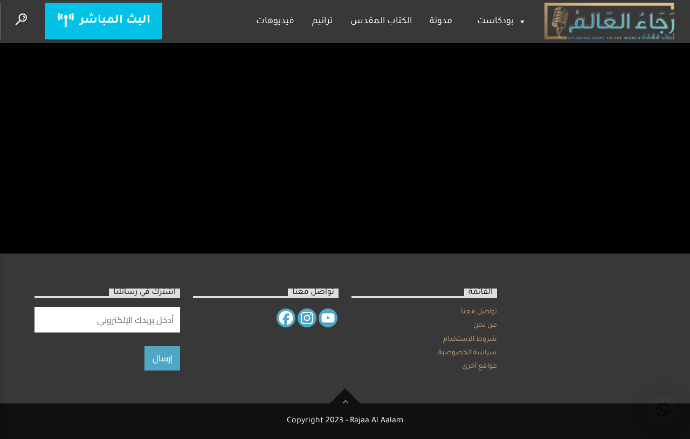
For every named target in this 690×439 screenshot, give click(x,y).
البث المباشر (113, 21)
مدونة (441, 21)
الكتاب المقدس (381, 21)
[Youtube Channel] (328, 317)
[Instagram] (307, 317)
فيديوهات (275, 21)
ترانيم (322, 21)
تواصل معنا (479, 312)
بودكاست (495, 21)
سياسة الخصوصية (467, 353)
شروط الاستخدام (470, 340)
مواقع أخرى (479, 367)
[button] (663, 410)
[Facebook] (286, 317)
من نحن (485, 326)
